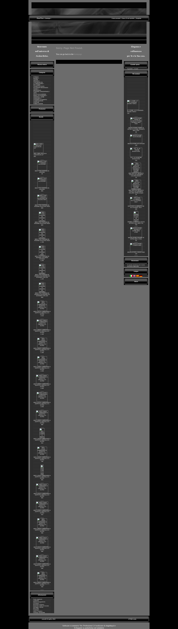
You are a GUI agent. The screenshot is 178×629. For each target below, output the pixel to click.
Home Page (40, 18)
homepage (78, 54)
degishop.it (110, 626)
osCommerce (99, 628)
